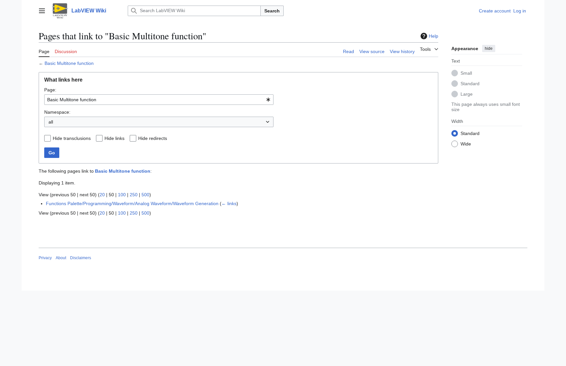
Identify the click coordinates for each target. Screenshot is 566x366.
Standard (470, 83)
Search (272, 10)
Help (433, 36)
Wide (466, 143)
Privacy (45, 258)
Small (466, 73)
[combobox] (159, 99)
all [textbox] (50, 122)
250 (134, 194)
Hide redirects (152, 138)
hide (489, 48)
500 (145, 194)
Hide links (114, 138)
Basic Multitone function (69, 63)
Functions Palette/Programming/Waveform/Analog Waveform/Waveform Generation (132, 203)
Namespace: (57, 112)
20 (102, 194)
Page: (50, 89)
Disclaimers (80, 258)
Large (467, 94)
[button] (42, 11)
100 (122, 194)
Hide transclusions (72, 138)
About (61, 258)
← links (228, 203)
